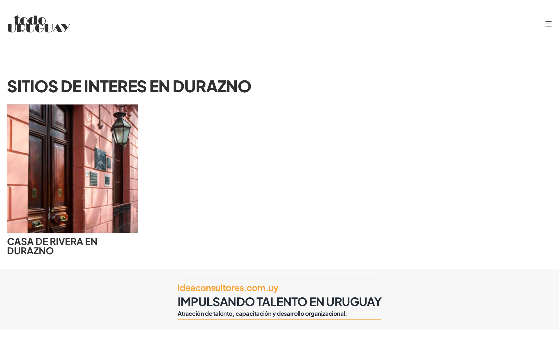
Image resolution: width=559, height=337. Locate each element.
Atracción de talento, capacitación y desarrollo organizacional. (262, 313)
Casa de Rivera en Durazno (52, 246)
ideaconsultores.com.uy (228, 287)
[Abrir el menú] (548, 23)
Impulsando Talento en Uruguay (279, 301)
